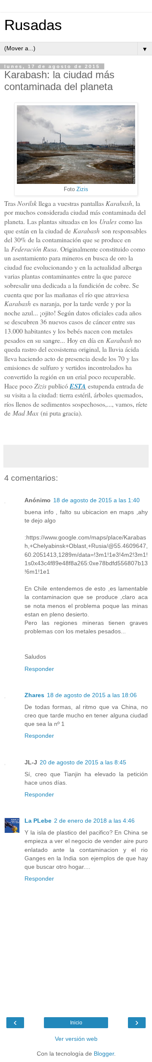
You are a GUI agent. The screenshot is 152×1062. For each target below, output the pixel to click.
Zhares (34, 695)
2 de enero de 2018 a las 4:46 (94, 820)
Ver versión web (76, 1038)
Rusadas (33, 25)
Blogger (104, 1053)
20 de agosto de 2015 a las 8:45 (83, 762)
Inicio (76, 1023)
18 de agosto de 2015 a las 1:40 (96, 500)
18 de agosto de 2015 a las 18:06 (92, 695)
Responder (39, 668)
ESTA (78, 386)
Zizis (82, 189)
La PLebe (38, 820)
